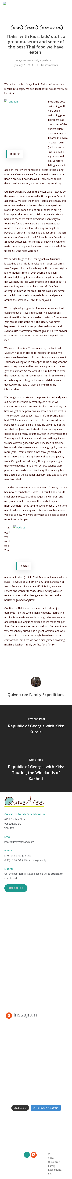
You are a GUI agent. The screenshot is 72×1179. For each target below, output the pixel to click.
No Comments (49, 65)
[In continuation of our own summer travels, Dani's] (36, 1035)
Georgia (31, 27)
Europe (17, 27)
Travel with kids (51, 27)
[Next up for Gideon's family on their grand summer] (36, 1061)
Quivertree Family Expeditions (36, 60)
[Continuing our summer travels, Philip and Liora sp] (36, 1088)
